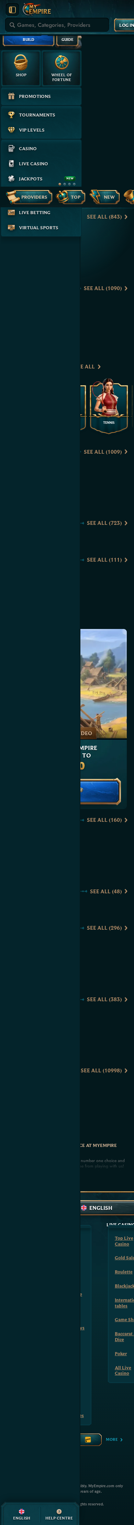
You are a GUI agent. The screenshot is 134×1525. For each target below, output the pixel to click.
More (112, 1439)
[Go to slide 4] (74, 184)
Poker (121, 1353)
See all (104, 216)
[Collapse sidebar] (12, 10)
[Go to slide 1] (59, 184)
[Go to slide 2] (64, 184)
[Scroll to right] (123, 366)
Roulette (124, 1272)
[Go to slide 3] (69, 184)
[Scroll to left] (109, 366)
